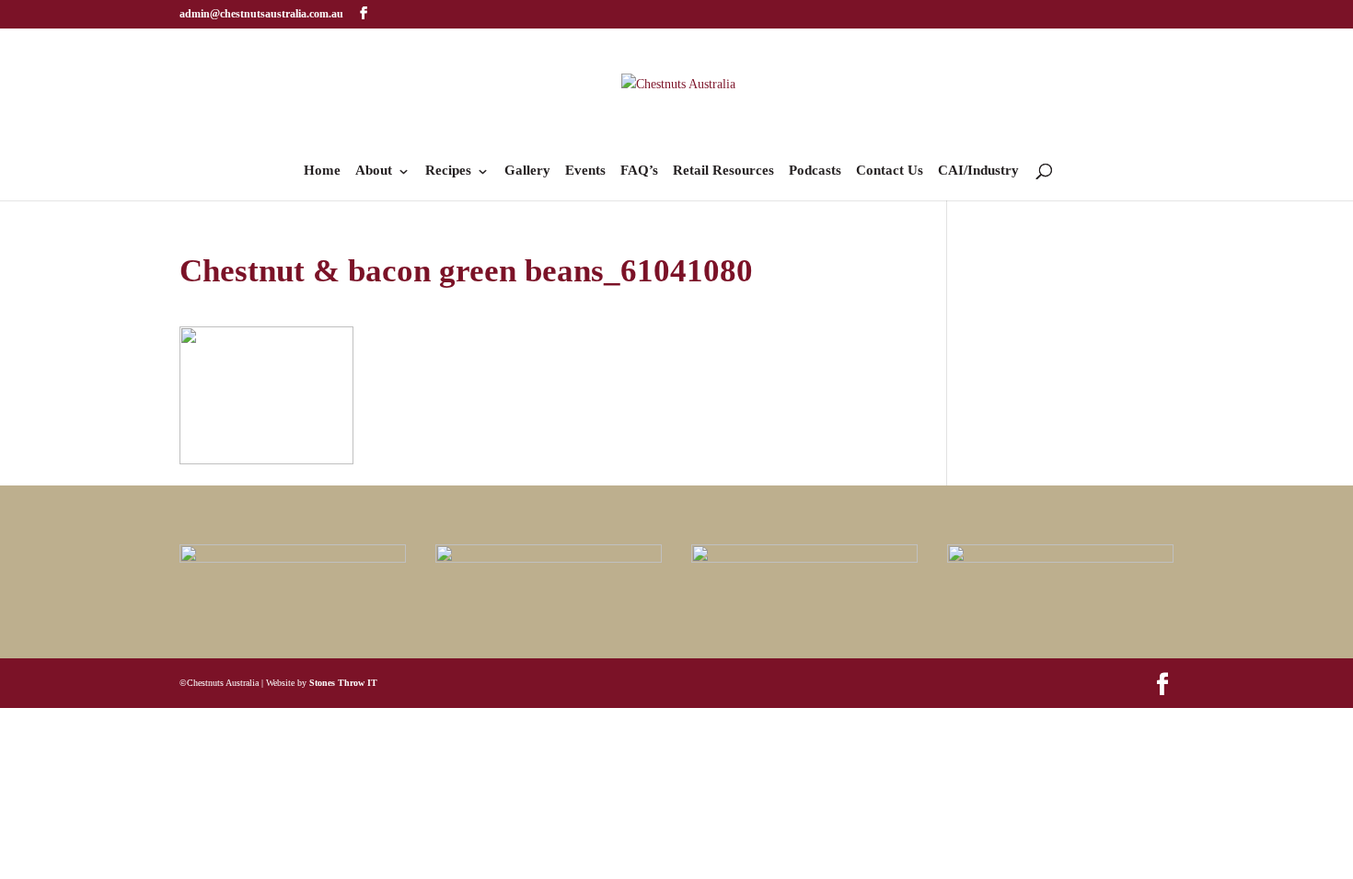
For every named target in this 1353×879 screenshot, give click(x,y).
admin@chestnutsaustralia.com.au (261, 13)
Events (585, 170)
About (373, 170)
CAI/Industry (978, 170)
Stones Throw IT (343, 683)
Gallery (527, 170)
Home (322, 170)
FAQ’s (639, 170)
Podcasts (815, 170)
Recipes (448, 170)
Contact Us (889, 170)
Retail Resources (723, 170)
